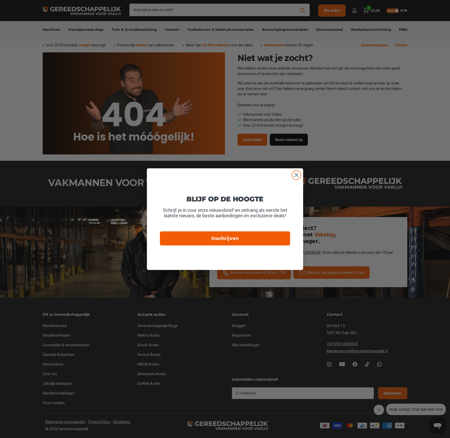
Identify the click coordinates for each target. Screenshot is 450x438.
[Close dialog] (296, 175)
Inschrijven (225, 238)
